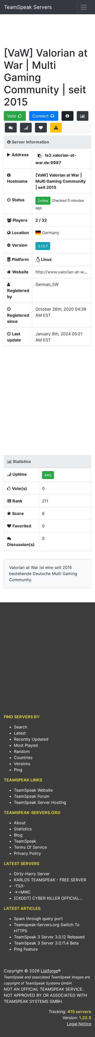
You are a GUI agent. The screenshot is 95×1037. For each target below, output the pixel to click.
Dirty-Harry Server (32, 873)
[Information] (67, 116)
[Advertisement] (47, 32)
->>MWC (22, 892)
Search (20, 726)
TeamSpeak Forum (31, 796)
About (20, 822)
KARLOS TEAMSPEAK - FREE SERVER (50, 879)
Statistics (23, 828)
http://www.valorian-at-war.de (61, 271)
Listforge (49, 970)
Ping (18, 769)
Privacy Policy (27, 853)
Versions (22, 763)
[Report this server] (56, 127)
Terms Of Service (30, 847)
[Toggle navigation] (84, 7)
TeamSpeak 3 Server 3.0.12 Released (49, 936)
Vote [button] (12, 115)
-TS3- (19, 885)
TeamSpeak (25, 841)
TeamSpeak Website (33, 790)
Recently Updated (31, 739)
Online (43, 200)
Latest (20, 733)
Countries (23, 757)
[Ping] (26, 127)
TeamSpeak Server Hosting (40, 802)
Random (22, 751)
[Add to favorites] (41, 127)
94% (48, 475)
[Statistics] (83, 116)
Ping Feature (26, 949)
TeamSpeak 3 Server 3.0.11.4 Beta (46, 943)
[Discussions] (11, 127)
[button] (39, 155)
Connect (41, 115)
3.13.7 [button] (43, 246)
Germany (50, 232)
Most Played (26, 745)
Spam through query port (38, 918)
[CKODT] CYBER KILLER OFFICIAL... (48, 898)
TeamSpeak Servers (28, 7)
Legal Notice (79, 1023)
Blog (18, 834)
